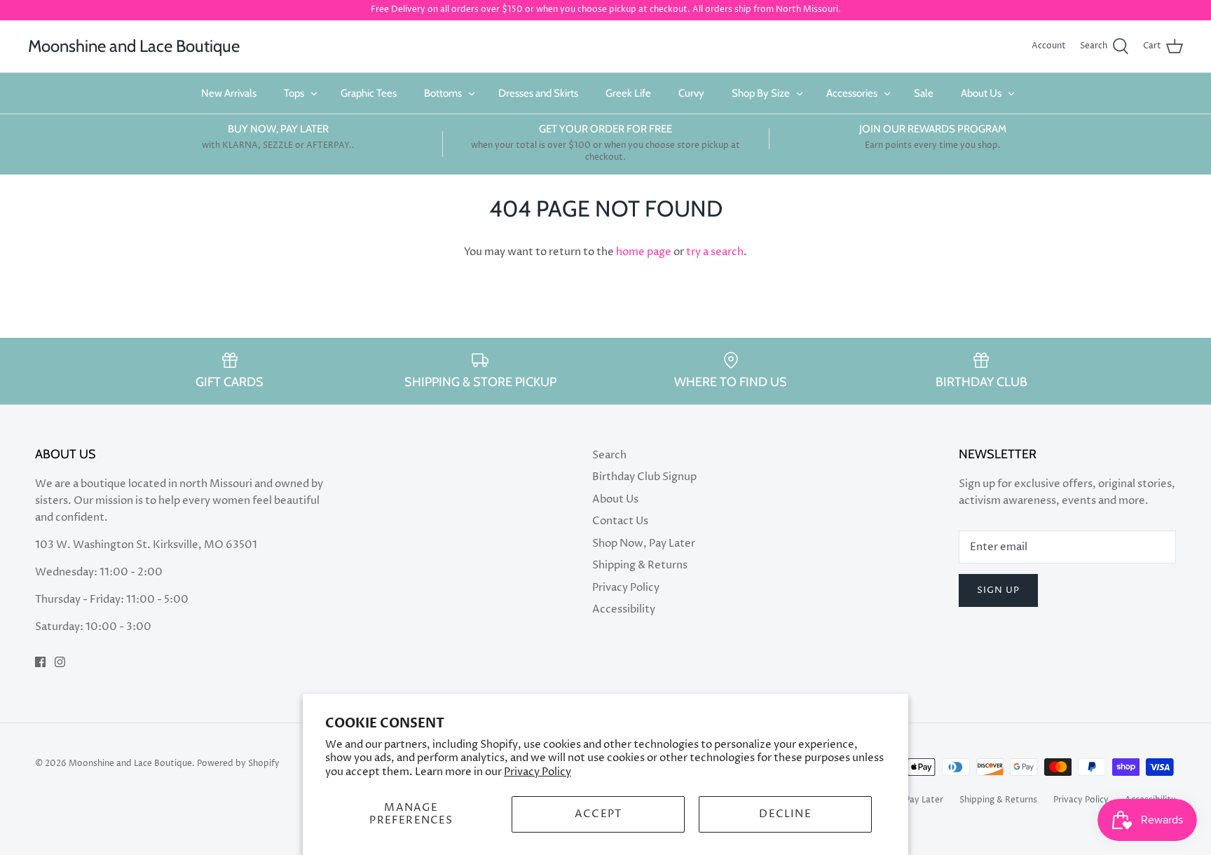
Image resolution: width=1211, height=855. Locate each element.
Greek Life (628, 93)
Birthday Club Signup (644, 477)
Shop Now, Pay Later (643, 543)
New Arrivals (228, 93)
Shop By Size (761, 93)
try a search (715, 252)
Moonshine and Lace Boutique (130, 763)
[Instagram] (60, 662)
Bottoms (443, 93)
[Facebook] (40, 662)
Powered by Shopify (238, 763)
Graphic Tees (369, 93)
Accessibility (623, 609)
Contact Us (620, 521)
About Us (981, 93)
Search (609, 455)
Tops (294, 93)
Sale (923, 93)
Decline (785, 814)
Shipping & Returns (639, 565)
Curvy (691, 93)
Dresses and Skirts (538, 93)
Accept (598, 814)
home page (643, 252)
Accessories (851, 93)
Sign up (998, 590)
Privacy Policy (537, 772)
